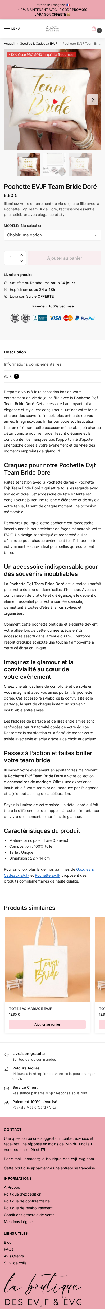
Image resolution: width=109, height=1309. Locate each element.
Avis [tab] (10, 376)
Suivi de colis (15, 1263)
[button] (92, 99)
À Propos (12, 1187)
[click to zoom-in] (52, 99)
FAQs (8, 1249)
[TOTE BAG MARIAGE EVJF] (47, 959)
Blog (8, 1242)
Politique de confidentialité (27, 1201)
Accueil (9, 43)
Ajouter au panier (64, 258)
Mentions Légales (19, 1221)
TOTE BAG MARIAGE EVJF (30, 1009)
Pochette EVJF (47, 875)
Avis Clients (14, 1256)
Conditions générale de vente (29, 1214)
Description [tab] (15, 352)
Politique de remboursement (28, 1208)
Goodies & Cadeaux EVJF (38, 43)
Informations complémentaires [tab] (33, 364)
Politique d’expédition (22, 1194)
